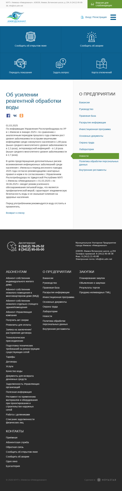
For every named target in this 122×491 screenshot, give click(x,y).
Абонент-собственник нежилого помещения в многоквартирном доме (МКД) (22, 292)
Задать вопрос (61, 72)
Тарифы (10, 357)
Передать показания (20, 72)
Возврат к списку (15, 213)
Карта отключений (102, 72)
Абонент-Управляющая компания (19, 314)
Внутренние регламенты (92, 170)
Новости (84, 156)
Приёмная (11, 437)
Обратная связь (15, 447)
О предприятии (97, 94)
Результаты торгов (89, 287)
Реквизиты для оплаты (18, 325)
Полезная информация (19, 392)
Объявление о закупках (92, 283)
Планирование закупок (92, 278)
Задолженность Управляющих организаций (22, 385)
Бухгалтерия (13, 466)
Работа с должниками (18, 414)
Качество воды (14, 371)
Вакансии (84, 102)
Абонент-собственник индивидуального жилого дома (20, 281)
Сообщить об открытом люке (31, 45)
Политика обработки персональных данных (98, 163)
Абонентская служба (17, 442)
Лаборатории (86, 149)
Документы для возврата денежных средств (20, 377)
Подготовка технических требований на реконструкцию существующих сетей (23, 348)
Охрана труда (86, 142)
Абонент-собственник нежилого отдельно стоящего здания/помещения (22, 304)
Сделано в (89, 480)
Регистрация (100, 17)
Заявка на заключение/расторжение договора (18, 331)
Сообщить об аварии (91, 45)
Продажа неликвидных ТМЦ (94, 292)
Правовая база (87, 116)
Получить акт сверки (17, 320)
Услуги (9, 366)
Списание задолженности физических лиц (20, 421)
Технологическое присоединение (15, 339)
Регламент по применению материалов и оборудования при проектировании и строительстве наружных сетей (22, 403)
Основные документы (91, 136)
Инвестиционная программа (95, 129)
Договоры (11, 361)
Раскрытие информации (92, 122)
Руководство (86, 109)
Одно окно (11, 461)
